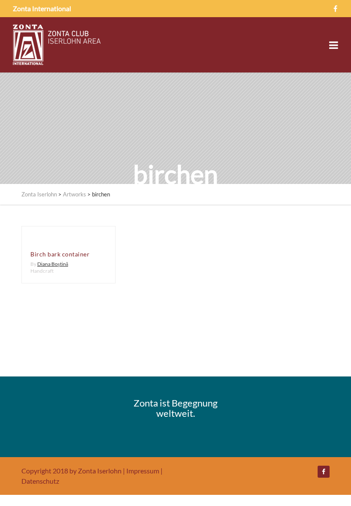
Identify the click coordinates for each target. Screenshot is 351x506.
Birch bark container (59, 254)
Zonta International (42, 8)
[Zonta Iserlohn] (57, 44)
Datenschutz (40, 481)
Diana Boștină (52, 264)
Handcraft (42, 271)
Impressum (142, 471)
